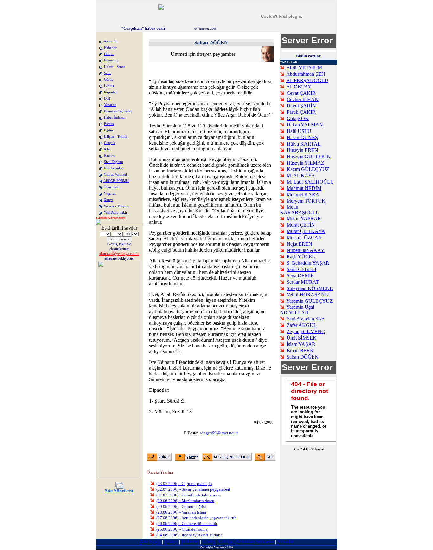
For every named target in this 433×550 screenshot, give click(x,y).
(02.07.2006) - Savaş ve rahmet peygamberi (193, 489)
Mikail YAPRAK (304, 218)
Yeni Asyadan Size (305, 318)
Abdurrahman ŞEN (305, 74)
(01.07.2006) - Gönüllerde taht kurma (188, 495)
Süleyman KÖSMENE (310, 288)
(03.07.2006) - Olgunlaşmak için (184, 483)
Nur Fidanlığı (114, 168)
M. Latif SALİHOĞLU (310, 181)
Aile (107, 149)
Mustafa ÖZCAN (304, 237)
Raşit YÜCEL (301, 256)
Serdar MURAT (303, 282)
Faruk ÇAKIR (301, 112)
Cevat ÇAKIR (301, 93)
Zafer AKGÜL (302, 325)
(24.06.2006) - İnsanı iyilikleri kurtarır (189, 535)
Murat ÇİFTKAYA (306, 231)
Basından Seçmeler (118, 111)
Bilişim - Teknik (115, 136)
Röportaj (110, 92)
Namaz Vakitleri (115, 174)
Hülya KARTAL (304, 143)
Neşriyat (110, 193)
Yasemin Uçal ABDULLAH (297, 309)
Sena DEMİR (300, 275)
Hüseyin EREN (302, 150)
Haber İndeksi (114, 117)
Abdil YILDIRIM (304, 67)
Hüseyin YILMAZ (305, 162)
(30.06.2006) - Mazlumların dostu (185, 500)
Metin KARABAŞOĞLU (300, 209)
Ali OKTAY (299, 86)
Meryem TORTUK (306, 201)
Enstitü (109, 124)
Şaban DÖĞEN (303, 356)
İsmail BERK (300, 350)
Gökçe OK (298, 118)
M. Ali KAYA (301, 175)
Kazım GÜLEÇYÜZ (308, 169)
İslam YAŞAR (301, 344)
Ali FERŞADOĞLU (307, 80)
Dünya (109, 54)
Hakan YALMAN (305, 124)
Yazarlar (110, 105)
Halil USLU (299, 131)
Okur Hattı (111, 187)
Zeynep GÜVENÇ (306, 331)
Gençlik (109, 143)
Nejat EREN (299, 244)
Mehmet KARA (303, 194)
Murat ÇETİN (301, 225)
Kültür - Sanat (114, 66)
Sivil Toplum (113, 162)
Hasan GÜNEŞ (302, 137)
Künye (108, 200)
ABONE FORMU (116, 181)
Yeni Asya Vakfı (115, 212)
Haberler (110, 47)
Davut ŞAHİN (301, 105)
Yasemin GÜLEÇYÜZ (309, 301)
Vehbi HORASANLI (308, 294)
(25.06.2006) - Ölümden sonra (182, 529)
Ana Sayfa (150, 541)
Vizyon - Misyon (116, 206)
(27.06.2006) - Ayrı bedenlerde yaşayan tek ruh (196, 517)
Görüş (108, 79)
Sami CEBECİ (301, 269)
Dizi (107, 98)
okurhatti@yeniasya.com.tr (119, 253)
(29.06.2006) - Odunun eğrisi (181, 506)
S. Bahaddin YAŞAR (308, 263)
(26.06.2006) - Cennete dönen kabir (186, 523)
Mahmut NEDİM (304, 188)
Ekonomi (111, 60)
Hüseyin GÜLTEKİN (309, 156)
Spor (107, 73)
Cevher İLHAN (303, 99)
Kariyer (109, 155)
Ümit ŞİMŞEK (302, 337)
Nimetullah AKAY (306, 250)
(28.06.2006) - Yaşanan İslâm (181, 512)
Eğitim (109, 130)
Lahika (109, 85)
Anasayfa (110, 41)
